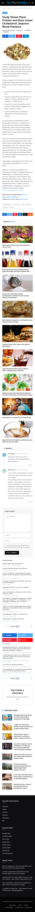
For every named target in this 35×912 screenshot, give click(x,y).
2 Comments (28, 30)
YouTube (4, 812)
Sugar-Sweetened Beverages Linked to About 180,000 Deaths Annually (15, 369)
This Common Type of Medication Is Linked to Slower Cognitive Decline (22, 736)
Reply (30, 465)
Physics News (6, 845)
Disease (29, 204)
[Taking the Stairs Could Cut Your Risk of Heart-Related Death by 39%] (7, 756)
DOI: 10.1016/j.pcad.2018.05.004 (12, 190)
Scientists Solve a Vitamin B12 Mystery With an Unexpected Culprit (22, 786)
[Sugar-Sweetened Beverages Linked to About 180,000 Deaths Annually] (17, 357)
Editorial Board (9, 907)
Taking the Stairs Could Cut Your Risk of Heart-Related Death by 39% (23, 756)
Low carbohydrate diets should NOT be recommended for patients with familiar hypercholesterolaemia (17, 670)
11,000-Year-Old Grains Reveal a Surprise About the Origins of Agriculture (23, 726)
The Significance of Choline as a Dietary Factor (15, 614)
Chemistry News (7, 836)
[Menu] (3, 2)
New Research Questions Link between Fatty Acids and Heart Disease (17, 321)
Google (13, 199)
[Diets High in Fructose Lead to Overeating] (17, 406)
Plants (11, 207)
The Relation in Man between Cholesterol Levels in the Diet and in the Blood (17, 581)
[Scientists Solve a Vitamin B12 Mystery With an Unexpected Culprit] (7, 786)
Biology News (6, 833)
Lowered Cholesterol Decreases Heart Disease (15, 568)
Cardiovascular (7, 204)
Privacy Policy (19, 907)
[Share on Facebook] (5, 36)
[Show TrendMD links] (31, 626)
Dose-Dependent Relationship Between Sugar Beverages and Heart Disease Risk (15, 270)
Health (5, 12)
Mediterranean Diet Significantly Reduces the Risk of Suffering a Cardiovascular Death (17, 394)
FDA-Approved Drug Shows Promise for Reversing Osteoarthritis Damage (23, 717)
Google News (23, 199)
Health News (6, 842)
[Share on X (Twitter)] (12, 36)
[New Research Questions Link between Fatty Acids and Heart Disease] (17, 309)
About (20, 905)
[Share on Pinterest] (19, 36)
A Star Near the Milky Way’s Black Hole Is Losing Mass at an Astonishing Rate (23, 776)
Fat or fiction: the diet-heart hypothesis (13, 664)
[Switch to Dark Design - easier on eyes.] (29, 3)
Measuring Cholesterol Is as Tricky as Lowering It (15, 587)
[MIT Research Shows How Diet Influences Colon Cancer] (17, 234)
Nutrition (5, 207)
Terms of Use (28, 907)
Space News (6, 850)
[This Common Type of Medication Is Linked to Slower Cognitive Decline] (7, 736)
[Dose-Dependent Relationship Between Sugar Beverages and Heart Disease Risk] (17, 258)
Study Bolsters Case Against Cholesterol (13, 619)
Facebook (5, 806)
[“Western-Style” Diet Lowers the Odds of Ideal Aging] (17, 333)
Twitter (4, 809)
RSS (3, 821)
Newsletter (5, 818)
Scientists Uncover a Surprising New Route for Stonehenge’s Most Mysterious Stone (22, 767)
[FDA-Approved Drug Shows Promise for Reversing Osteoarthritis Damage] (7, 717)
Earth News (5, 839)
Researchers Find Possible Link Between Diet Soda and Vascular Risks (17, 441)
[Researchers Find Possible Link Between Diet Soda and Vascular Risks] (17, 429)
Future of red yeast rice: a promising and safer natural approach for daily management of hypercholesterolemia (17, 573)
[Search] (32, 3)
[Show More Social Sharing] (31, 36)
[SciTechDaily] (17, 3)
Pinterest (5, 815)
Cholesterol (17, 204)
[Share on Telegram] (26, 36)
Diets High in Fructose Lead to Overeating (16, 417)
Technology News (7, 853)
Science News (6, 847)
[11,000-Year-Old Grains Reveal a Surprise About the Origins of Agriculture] (7, 727)
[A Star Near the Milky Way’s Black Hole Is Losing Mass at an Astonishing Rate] (7, 777)
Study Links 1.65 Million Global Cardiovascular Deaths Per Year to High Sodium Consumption (15, 295)
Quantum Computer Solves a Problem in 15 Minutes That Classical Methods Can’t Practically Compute (23, 746)
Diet (23, 204)
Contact (26, 905)
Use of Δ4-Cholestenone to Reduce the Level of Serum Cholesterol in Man (17, 592)
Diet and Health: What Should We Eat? (13, 563)
